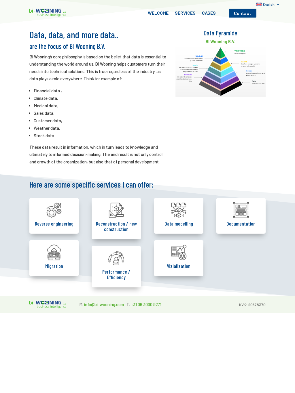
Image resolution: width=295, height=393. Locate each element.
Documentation (241, 223)
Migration (54, 266)
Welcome (158, 13)
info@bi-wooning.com (104, 304)
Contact (242, 13)
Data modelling (178, 223)
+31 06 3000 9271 (146, 304)
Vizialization (178, 266)
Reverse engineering (54, 223)
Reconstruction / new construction (116, 226)
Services (185, 13)
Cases (209, 13)
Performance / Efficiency (116, 274)
